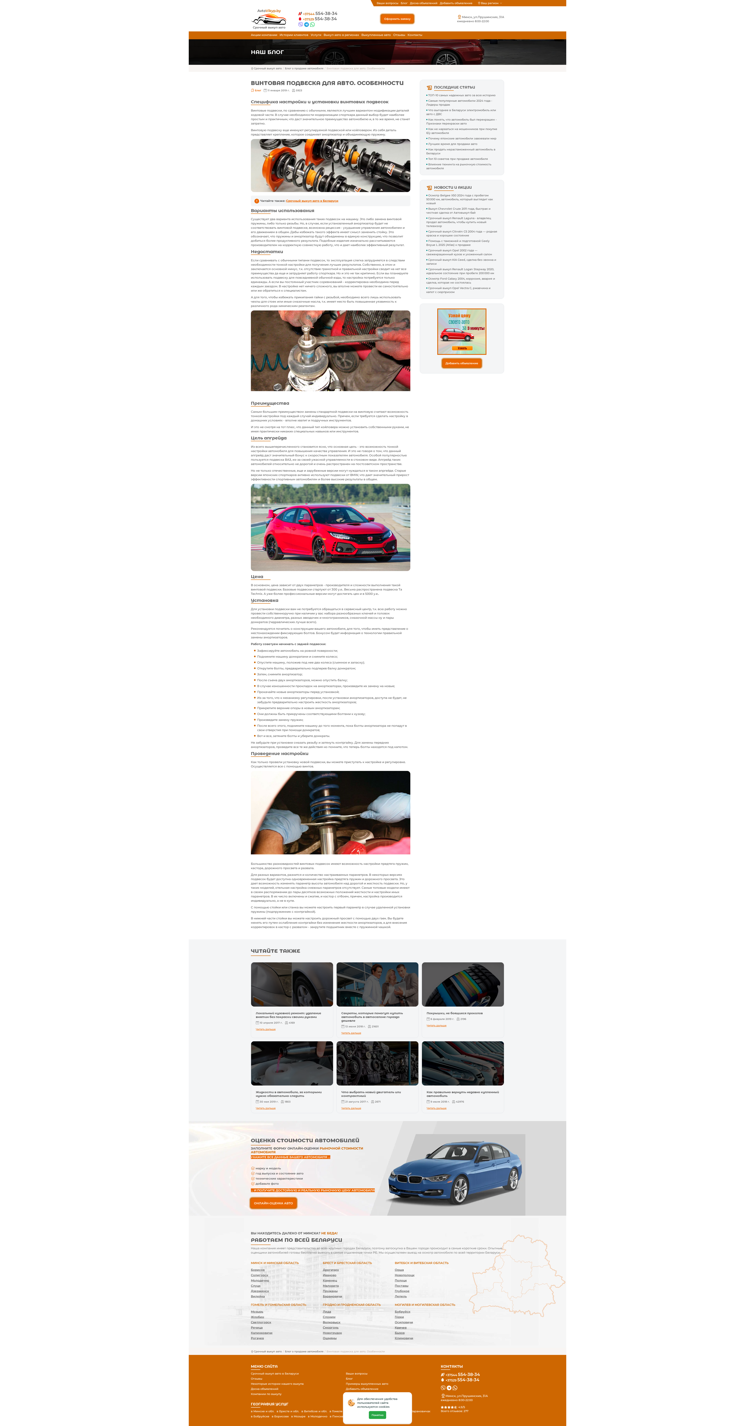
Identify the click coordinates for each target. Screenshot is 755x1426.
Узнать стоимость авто (377, 749)
